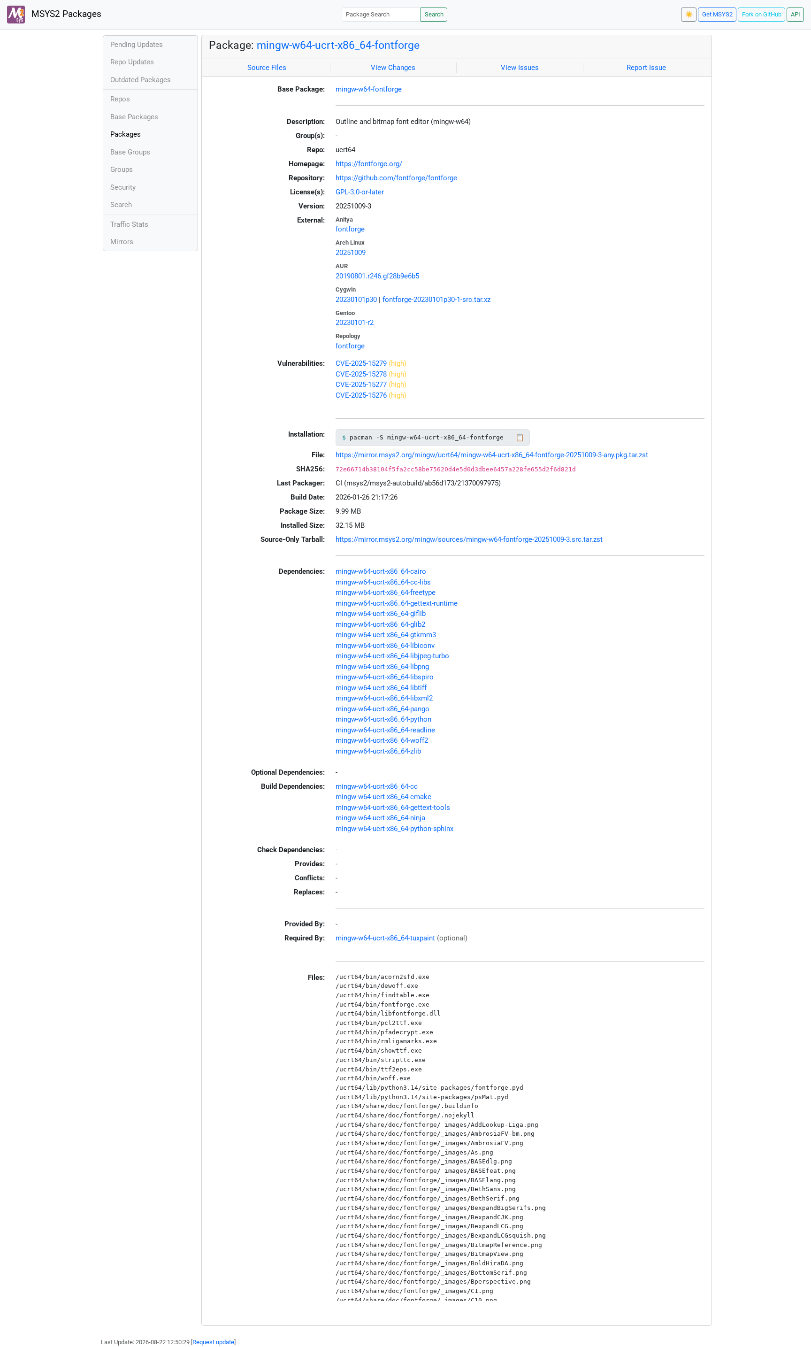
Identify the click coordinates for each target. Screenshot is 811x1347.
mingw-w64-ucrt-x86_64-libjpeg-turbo (392, 656)
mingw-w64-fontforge (369, 89)
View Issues (520, 67)
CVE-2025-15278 (361, 374)
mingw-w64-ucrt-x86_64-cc (377, 786)
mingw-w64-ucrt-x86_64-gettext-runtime (397, 603)
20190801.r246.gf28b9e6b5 (377, 276)
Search (434, 14)
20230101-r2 (355, 322)
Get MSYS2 (717, 14)
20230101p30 (356, 299)
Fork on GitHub (761, 14)
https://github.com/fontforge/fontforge (396, 178)
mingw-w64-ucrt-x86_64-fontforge (338, 45)
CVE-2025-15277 (361, 384)
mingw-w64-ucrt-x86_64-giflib (381, 613)
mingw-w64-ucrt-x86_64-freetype (386, 592)
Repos (120, 99)
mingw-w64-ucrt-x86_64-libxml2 (384, 698)
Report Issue (646, 67)
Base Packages (134, 117)
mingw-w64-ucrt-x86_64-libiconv (385, 645)
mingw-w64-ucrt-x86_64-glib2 (380, 624)
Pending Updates (136, 44)
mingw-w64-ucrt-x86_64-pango (382, 709)
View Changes (393, 67)
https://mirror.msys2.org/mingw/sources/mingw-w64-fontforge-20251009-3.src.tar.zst (469, 539)
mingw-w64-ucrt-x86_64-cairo (381, 571)
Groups (121, 169)
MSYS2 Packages (65, 14)
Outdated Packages (140, 80)
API (795, 14)
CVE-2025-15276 (361, 395)
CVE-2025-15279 (361, 363)
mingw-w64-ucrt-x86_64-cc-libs (383, 582)
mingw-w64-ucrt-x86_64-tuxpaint (385, 938)
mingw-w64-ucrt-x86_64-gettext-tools (393, 807)
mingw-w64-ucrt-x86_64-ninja (380, 818)
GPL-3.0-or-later (360, 192)
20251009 (351, 252)
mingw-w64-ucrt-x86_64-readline (385, 730)
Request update (213, 1342)
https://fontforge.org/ (369, 164)
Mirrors (121, 242)
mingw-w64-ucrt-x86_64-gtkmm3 (386, 635)
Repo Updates (132, 62)
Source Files (266, 67)
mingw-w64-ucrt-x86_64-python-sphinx (394, 828)
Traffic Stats (129, 224)
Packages (125, 134)
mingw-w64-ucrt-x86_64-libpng (382, 666)
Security (123, 187)
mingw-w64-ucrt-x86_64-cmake (383, 797)
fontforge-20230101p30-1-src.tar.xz (436, 299)
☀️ (689, 14)
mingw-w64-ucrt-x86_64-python (383, 719)
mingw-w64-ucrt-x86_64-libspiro (385, 677)
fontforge (350, 229)
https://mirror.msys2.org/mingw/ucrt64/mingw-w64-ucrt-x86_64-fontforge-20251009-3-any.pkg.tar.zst (492, 455)
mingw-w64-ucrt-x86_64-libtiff (381, 688)
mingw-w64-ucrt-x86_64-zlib (378, 751)
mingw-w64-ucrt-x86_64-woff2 (382, 740)
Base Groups (130, 152)
